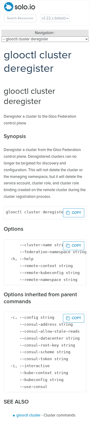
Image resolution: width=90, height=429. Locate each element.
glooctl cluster (28, 415)
